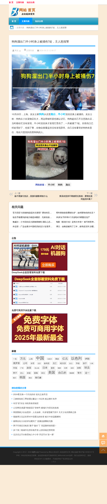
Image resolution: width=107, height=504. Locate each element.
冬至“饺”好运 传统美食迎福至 (26, 403)
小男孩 (53, 461)
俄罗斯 (16, 363)
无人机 (37, 368)
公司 (25, 363)
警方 (79, 372)
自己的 (62, 372)
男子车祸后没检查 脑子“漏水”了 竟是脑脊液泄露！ (35, 425)
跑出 (53, 114)
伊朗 (87, 358)
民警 (65, 368)
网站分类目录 (54, 452)
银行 (14, 378)
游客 (79, 367)
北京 (39, 363)
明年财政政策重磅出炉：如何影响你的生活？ (75, 212)
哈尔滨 (63, 363)
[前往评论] (102, 443)
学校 (78, 363)
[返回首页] (102, 436)
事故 (57, 358)
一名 (15, 358)
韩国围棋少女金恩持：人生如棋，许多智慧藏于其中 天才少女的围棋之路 (44, 412)
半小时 (61, 114)
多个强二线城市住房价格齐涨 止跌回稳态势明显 (34, 430)
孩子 (85, 363)
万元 (23, 358)
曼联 (52, 367)
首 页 (11, 2)
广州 (21, 368)
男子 (15, 372)
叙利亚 (46, 363)
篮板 (36, 372)
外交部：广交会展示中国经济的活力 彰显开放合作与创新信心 (33, 226)
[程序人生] (23, 5)
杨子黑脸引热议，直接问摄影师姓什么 (31, 196)
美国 (51, 372)
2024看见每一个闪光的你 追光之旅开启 (30, 394)
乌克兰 (49, 359)
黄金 (30, 378)
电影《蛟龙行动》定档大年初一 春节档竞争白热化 (76, 221)
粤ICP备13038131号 (86, 452)
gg (20, 51)
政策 (29, 367)
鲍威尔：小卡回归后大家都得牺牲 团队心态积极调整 (33, 221)
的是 (29, 373)
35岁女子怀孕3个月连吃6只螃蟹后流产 (73, 217)
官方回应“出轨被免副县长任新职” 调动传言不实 (33, 212)
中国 (40, 358)
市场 (15, 367)
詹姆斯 (72, 373)
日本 (45, 367)
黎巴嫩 (38, 377)
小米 (91, 363)
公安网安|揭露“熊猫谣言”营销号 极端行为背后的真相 (36, 407)
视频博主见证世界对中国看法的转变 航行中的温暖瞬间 (37, 416)
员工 (55, 363)
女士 (71, 363)
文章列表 (20, 2)
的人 (22, 373)
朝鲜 (59, 368)
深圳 (72, 368)
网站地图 (74, 452)
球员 (87, 367)
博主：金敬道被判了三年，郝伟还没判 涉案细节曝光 (76, 226)
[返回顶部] (102, 450)
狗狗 (41, 114)
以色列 (76, 357)
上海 (31, 358)
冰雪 (32, 363)
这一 (87, 372)
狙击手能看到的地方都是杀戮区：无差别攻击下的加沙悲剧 (33, 217)
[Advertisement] (53, 484)
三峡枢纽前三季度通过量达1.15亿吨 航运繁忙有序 (35, 398)
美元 (43, 373)
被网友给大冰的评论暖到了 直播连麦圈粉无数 (33, 421)
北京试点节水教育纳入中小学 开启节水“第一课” (33, 434)
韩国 (22, 377)
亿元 (65, 358)
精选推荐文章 (65, 452)
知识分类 (31, 2)
